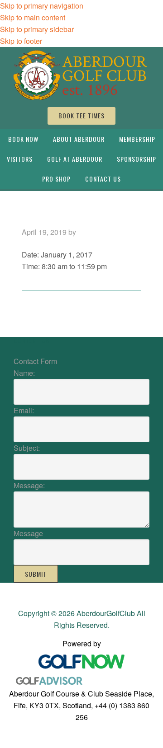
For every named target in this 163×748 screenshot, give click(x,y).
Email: (24, 410)
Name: (24, 373)
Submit (36, 574)
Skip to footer (21, 41)
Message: (29, 485)
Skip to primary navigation (41, 5)
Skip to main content (32, 17)
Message (28, 533)
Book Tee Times (81, 115)
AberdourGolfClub (81, 74)
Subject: (27, 448)
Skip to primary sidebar (37, 29)
